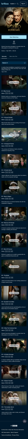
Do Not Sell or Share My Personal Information (12, 429)
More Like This (13, 56)
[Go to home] (14, 425)
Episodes (4, 56)
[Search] (18, 3)
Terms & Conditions (6, 435)
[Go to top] (25, 421)
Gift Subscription (5, 432)
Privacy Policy (15, 435)
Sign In (23, 3)
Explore (12, 3)
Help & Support (14, 432)
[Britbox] (5, 3)
